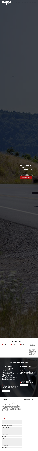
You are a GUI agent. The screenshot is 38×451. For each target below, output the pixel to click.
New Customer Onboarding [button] (7, 425)
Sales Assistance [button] (5, 445)
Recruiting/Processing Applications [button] (8, 438)
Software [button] (4, 436)
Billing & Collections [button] (6, 427)
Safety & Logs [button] (5, 423)
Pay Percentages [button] (5, 447)
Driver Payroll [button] (5, 434)
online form (27, 400)
